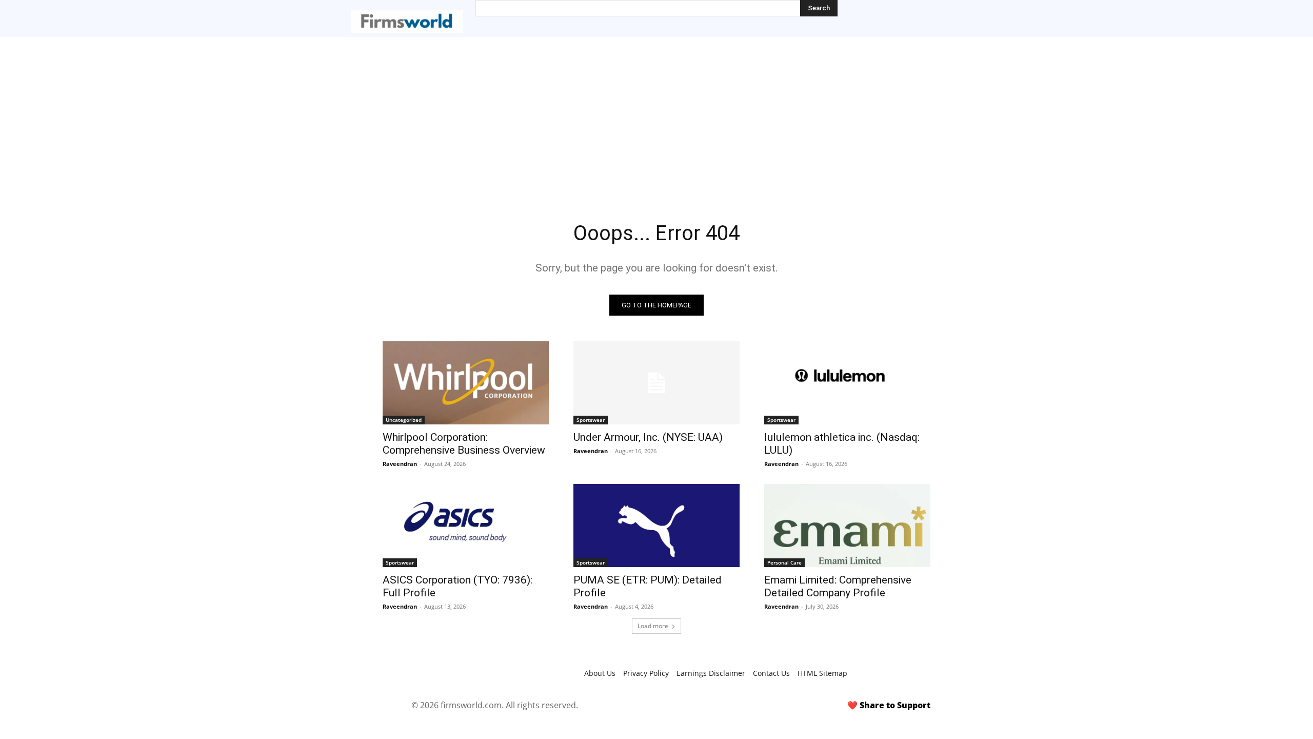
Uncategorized (404, 419)
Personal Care (784, 562)
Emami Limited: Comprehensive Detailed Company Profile (837, 586)
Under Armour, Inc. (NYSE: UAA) (648, 437)
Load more (653, 625)
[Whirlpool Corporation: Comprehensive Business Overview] (466, 382)
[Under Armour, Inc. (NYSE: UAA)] (656, 382)
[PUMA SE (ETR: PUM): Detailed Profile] (656, 525)
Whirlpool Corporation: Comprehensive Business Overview (464, 443)
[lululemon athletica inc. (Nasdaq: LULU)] (847, 382)
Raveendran (400, 464)
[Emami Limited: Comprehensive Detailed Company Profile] (847, 525)
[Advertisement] (656, 114)
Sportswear (590, 419)
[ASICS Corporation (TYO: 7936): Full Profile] (466, 525)
